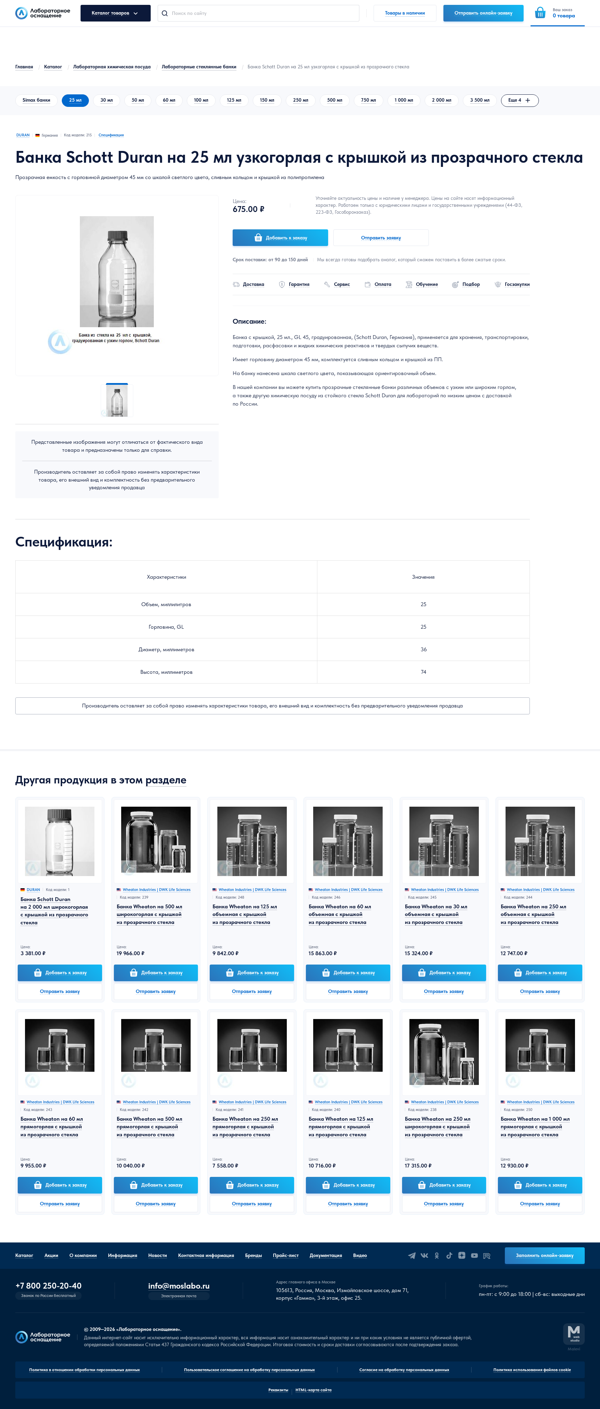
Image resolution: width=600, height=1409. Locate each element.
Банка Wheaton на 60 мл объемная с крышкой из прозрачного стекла (340, 914)
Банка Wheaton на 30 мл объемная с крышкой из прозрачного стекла (436, 914)
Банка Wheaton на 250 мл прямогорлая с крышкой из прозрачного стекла (245, 1126)
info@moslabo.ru (179, 1286)
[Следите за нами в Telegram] (412, 1255)
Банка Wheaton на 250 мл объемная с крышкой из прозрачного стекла (533, 914)
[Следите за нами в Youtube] (474, 1255)
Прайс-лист (286, 1255)
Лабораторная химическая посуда (112, 66)
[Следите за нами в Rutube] (487, 1255)
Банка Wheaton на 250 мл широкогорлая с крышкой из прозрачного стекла (437, 1126)
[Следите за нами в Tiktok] (449, 1255)
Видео (360, 1255)
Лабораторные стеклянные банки (199, 66)
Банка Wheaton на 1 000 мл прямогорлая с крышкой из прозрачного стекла (535, 1126)
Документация (326, 1255)
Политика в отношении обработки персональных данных (84, 1369)
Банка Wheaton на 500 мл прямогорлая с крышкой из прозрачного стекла (149, 1126)
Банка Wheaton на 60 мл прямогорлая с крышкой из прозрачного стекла (51, 1126)
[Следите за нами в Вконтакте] (424, 1255)
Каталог (53, 66)
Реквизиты (278, 1389)
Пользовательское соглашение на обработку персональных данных (249, 1369)
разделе (165, 779)
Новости (157, 1255)
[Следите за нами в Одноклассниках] (437, 1255)
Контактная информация (206, 1255)
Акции (51, 1255)
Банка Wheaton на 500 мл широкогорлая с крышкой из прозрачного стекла (149, 914)
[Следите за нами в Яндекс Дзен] (462, 1255)
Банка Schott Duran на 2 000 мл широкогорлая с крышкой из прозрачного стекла (54, 911)
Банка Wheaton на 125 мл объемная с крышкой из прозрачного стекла (244, 914)
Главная (24, 66)
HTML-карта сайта (313, 1389)
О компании (83, 1255)
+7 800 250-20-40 (48, 1285)
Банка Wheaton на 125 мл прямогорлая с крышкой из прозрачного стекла (341, 1126)
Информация (122, 1255)
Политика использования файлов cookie (532, 1369)
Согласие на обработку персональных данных (404, 1369)
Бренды (253, 1255)
